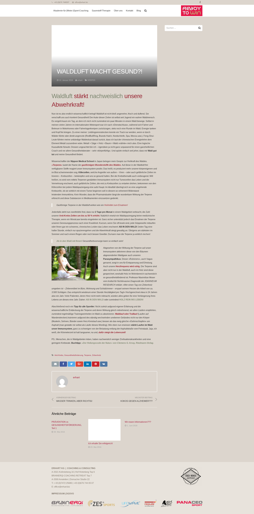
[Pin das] (95, 364)
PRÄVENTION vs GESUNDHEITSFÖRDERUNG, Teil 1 (67, 425)
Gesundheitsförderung (73, 355)
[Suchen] (145, 11)
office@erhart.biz (81, 2)
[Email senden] (55, 364)
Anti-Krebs (59, 355)
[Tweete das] (71, 364)
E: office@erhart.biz (61, 487)
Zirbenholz (96, 355)
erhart (79, 80)
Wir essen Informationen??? (138, 422)
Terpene (87, 355)
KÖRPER (91, 80)
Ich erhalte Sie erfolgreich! (100, 443)
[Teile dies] (63, 364)
